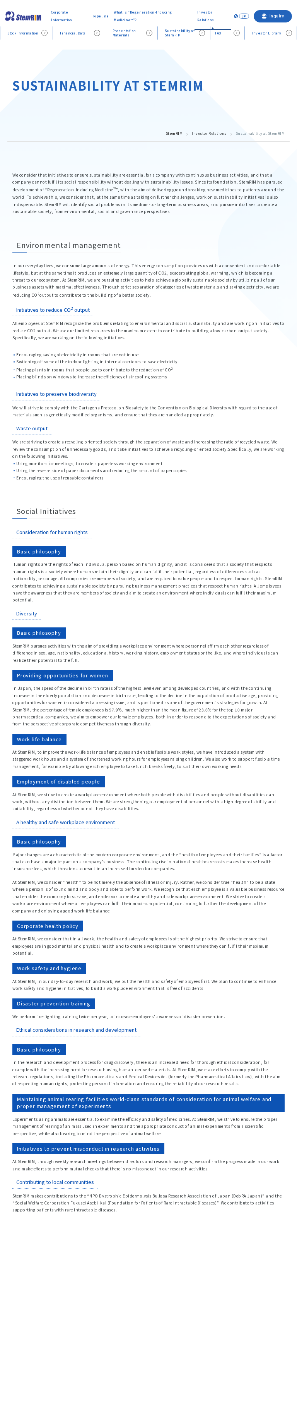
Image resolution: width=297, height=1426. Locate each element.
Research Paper (40, 1350)
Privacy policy (134, 1394)
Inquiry (169, 1394)
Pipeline (101, 16)
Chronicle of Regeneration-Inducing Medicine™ (71, 1306)
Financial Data (73, 33)
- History (150, 1375)
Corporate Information (61, 16)
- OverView (152, 1325)
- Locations (153, 1355)
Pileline (32, 1333)
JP (244, 16)
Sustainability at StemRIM (180, 33)
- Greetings (153, 1306)
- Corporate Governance (165, 1365)
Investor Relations (205, 16)
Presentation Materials (124, 33)
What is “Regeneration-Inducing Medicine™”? (143, 16)
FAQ (218, 33)
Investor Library (267, 33)
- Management (156, 1335)
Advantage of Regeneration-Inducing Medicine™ (72, 1316)
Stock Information (22, 33)
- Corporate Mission (161, 1316)
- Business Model (158, 1346)
